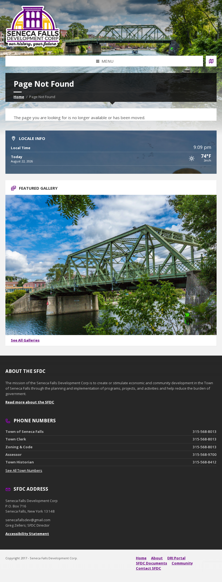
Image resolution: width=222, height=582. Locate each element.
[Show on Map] (211, 61)
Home (19, 96)
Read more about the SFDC (29, 402)
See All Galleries (25, 340)
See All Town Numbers (23, 470)
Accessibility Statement (27, 533)
